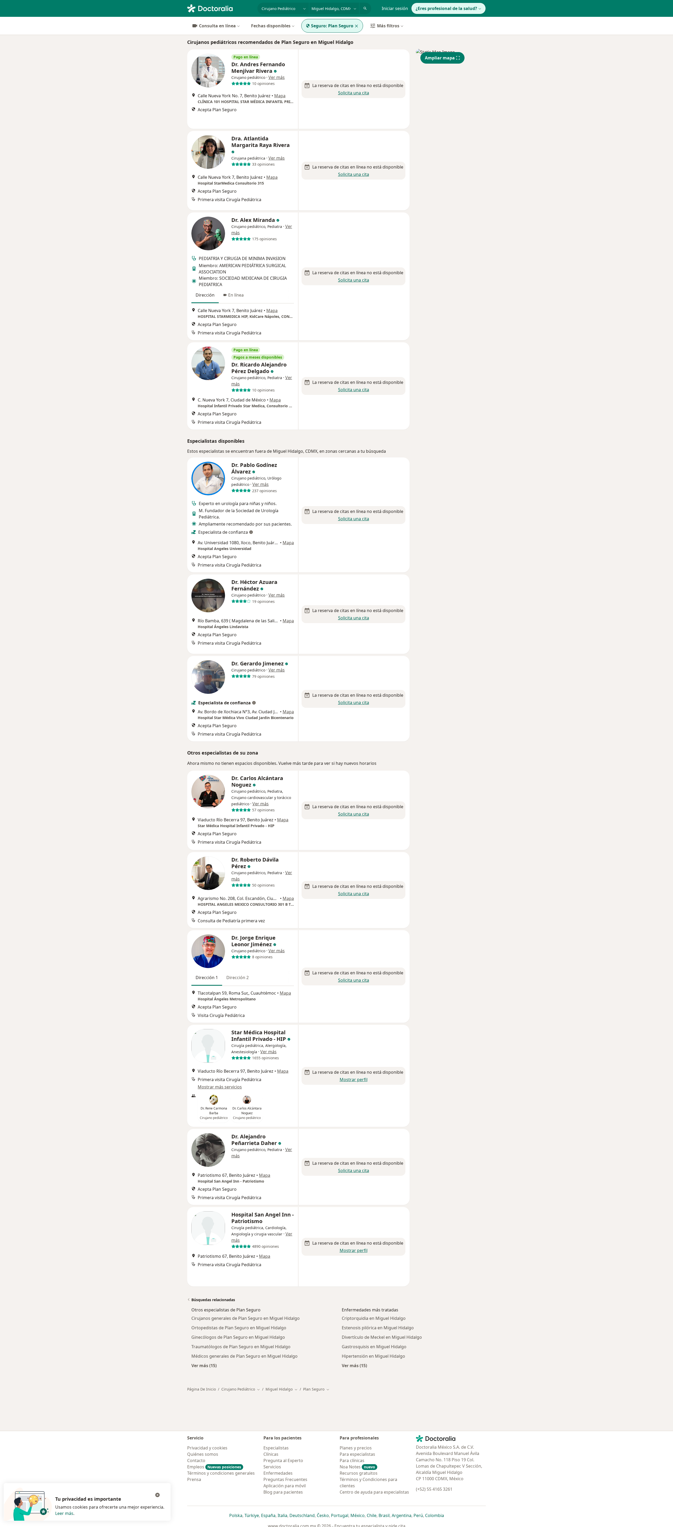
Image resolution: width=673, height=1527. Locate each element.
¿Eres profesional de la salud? (446, 8)
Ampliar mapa (440, 58)
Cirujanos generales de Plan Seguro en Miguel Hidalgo (245, 1318)
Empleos (214, 1467)
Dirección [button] (205, 295)
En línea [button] (236, 295)
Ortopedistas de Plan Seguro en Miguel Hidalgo (238, 1328)
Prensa (194, 1479)
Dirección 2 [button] (237, 977)
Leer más (64, 1513)
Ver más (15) (204, 1365)
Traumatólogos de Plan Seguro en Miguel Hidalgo (240, 1347)
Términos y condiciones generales (221, 1473)
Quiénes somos (202, 1454)
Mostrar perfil (354, 1079)
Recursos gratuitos (359, 1473)
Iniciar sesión (395, 8)
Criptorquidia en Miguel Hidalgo (374, 1318)
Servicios (272, 1467)
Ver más (276, 77)
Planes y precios (356, 1448)
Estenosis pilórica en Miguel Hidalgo (378, 1328)
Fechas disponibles (270, 26)
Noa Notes (357, 1467)
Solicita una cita (353, 93)
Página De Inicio (201, 1389)
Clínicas (270, 1454)
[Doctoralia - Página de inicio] (220, 8)
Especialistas (276, 1448)
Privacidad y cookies (207, 1448)
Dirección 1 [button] (207, 977)
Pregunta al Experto (283, 1460)
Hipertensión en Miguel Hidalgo (373, 1356)
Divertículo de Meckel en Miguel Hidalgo (382, 1337)
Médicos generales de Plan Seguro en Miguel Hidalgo (244, 1356)
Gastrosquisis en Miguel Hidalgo (374, 1347)
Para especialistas (357, 1454)
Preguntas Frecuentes (285, 1479)
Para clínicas (352, 1460)
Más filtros (388, 26)
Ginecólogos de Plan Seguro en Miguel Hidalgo (238, 1337)
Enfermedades (278, 1473)
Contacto (196, 1460)
